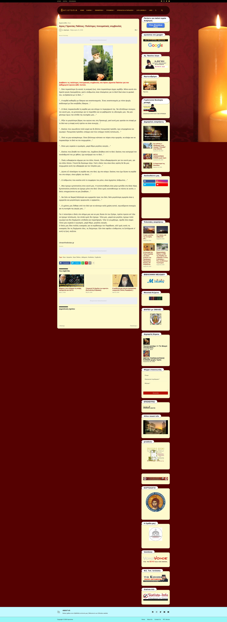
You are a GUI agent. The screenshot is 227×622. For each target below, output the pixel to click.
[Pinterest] (86, 262)
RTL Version (166, 619)
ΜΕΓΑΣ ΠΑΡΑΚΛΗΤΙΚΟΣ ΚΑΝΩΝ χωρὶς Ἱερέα (159, 156)
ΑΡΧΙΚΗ (59, 1)
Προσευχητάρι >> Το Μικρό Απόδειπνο (153, 135)
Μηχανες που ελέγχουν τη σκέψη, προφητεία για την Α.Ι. (70, 289)
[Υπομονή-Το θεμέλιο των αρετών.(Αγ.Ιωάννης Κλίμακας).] (98, 280)
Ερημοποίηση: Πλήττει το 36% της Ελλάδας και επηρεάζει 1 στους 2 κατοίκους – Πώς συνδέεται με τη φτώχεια (162, 257)
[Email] (89, 262)
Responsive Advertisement (98, 40)
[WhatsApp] (82, 262)
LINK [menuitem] (150, 10)
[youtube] (169, 1)
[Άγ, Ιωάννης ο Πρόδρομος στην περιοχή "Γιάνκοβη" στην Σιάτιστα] (147, 146)
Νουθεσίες (91, 257)
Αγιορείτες (69, 257)
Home (143, 619)
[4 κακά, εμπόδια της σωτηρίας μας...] (149, 229)
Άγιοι (69, 23)
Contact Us (158, 619)
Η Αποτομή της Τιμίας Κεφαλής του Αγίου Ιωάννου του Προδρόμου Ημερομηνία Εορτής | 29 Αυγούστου (148, 258)
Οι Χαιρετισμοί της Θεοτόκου (159, 164)
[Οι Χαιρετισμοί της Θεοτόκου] (147, 165)
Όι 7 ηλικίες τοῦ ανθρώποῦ (161, 236)
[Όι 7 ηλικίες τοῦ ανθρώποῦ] (162, 229)
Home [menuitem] (82, 10)
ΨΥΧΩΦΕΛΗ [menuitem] (109, 10)
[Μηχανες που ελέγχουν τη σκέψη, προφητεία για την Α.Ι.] (71, 280)
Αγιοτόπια (70, 619)
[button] (156, 10)
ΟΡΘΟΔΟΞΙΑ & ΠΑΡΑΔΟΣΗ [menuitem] (125, 10)
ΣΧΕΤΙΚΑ (65, 1)
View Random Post (155, 25)
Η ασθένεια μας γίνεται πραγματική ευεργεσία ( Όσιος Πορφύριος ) (124, 289)
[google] (149, 188)
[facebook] (161, 1)
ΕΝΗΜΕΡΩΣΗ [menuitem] (99, 10)
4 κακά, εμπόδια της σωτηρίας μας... (148, 236)
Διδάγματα (84, 257)
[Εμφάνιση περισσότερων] (93, 262)
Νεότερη (62, 325)
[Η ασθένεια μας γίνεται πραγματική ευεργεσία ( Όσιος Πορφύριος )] (124, 280)
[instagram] (162, 181)
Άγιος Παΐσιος (77, 257)
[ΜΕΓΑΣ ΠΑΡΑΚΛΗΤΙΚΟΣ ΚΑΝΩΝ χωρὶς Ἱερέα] (147, 156)
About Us (149, 619)
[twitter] (166, 1)
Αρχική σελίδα (63, 23)
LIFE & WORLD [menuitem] (141, 10)
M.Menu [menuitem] (89, 10)
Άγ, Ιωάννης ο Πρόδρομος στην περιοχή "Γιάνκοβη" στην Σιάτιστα (159, 146)
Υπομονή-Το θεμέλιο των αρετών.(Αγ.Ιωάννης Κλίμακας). (97, 289)
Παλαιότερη (133, 325)
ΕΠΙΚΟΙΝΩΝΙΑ (72, 1)
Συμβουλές (98, 257)
